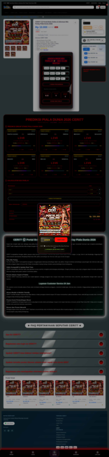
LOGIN (47, 240)
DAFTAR (61, 240)
